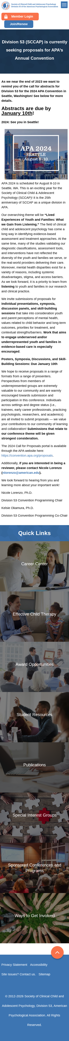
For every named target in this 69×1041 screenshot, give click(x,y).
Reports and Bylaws (45, 35)
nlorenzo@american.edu (20, 472)
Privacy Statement (14, 964)
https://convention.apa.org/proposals (27, 455)
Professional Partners (46, 40)
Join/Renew (19, 24)
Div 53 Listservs (42, 68)
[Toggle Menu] (64, 4)
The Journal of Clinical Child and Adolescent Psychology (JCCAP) (48, 87)
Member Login (22, 16)
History (36, 29)
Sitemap (44, 974)
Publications (39, 73)
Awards (36, 57)
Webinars (37, 62)
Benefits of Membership (47, 51)
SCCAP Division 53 (29, 5)
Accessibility (38, 964)
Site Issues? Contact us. (18, 974)
